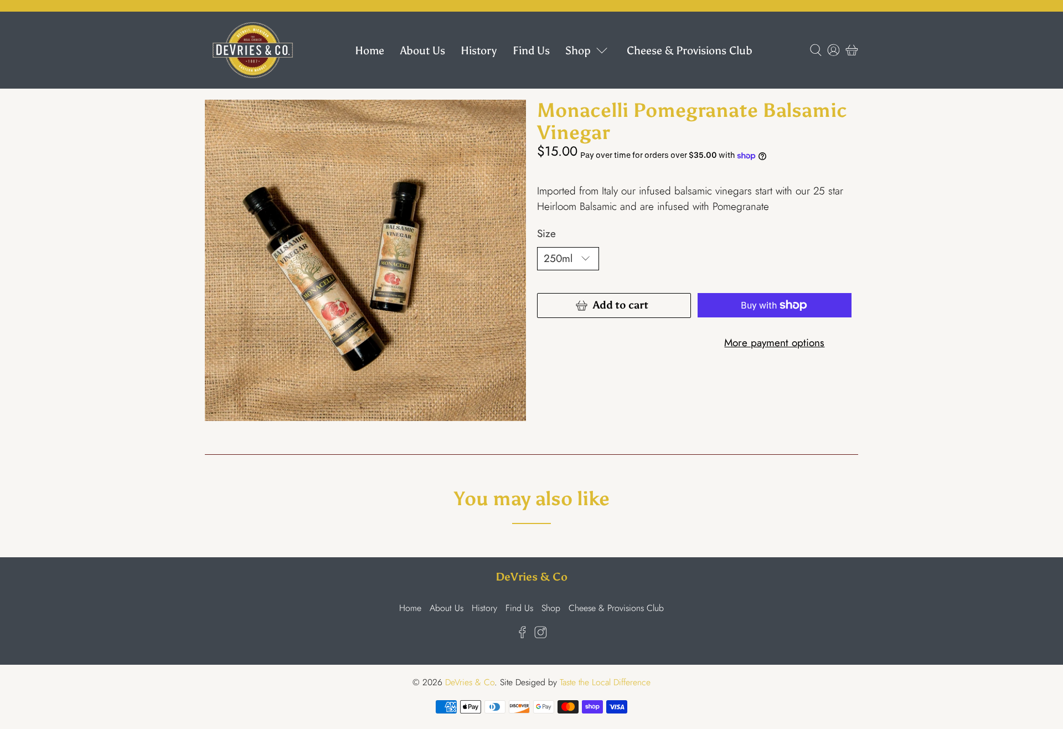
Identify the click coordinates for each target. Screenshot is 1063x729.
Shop (578, 50)
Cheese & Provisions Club (689, 50)
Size (546, 233)
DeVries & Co (469, 682)
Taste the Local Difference (605, 682)
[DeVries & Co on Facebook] (522, 635)
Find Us (531, 50)
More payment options (774, 342)
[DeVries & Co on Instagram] (540, 635)
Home (369, 50)
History (479, 50)
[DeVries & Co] (253, 50)
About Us (422, 50)
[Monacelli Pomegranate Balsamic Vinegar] (365, 260)
